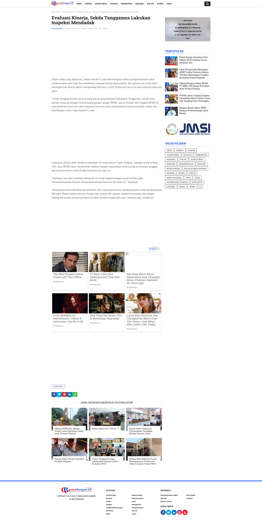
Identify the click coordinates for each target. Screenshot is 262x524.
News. (182, 187)
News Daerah (173, 169)
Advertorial (101, 4)
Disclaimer (190, 495)
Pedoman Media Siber (169, 495)
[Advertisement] (107, 53)
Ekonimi (170, 173)
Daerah (180, 150)
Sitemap (189, 498)
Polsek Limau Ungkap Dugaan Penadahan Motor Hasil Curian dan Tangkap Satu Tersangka (194, 98)
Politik (150, 4)
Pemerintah (126, 4)
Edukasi (114, 4)
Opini (188, 178)
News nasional (174, 178)
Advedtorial (197, 160)
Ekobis (160, 4)
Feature (201, 164)
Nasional (139, 4)
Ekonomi (171, 164)
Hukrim (88, 4)
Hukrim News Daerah (177, 182)
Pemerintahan (186, 164)
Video (169, 4)
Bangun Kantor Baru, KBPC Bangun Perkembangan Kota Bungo (193, 110)
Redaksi (164, 498)
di (200, 187)
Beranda (56, 12)
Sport (192, 187)
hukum (192, 173)
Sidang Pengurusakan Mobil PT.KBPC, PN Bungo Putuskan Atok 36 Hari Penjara (194, 86)
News (79, 4)
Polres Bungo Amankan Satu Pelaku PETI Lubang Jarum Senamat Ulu (193, 60)
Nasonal (171, 187)
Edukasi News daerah (195, 169)
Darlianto (197, 182)
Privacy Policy (166, 501)
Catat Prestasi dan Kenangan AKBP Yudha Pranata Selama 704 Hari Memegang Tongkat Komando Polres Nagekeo (194, 73)
